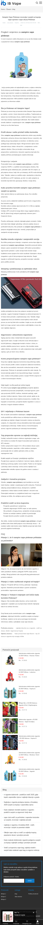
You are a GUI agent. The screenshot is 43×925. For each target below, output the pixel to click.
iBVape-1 (3, 894)
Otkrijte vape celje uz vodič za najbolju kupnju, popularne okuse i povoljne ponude (20, 834)
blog (13, 9)
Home (3, 9)
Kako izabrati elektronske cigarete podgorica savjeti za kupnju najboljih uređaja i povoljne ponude (22, 841)
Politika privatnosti (33, 894)
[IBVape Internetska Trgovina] (11, 4)
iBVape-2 (3, 896)
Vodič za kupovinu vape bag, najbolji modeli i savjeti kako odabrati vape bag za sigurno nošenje (21, 849)
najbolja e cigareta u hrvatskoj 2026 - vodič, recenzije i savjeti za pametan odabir (19, 826)
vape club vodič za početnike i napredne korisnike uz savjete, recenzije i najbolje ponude (21, 819)
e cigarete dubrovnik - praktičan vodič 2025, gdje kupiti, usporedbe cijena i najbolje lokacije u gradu (21, 796)
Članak (8, 9)
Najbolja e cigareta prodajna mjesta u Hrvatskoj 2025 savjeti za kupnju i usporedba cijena (21, 803)
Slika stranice (18, 896)
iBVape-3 (3, 899)
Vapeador (37, 916)
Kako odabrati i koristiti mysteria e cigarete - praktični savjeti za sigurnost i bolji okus (19, 811)
